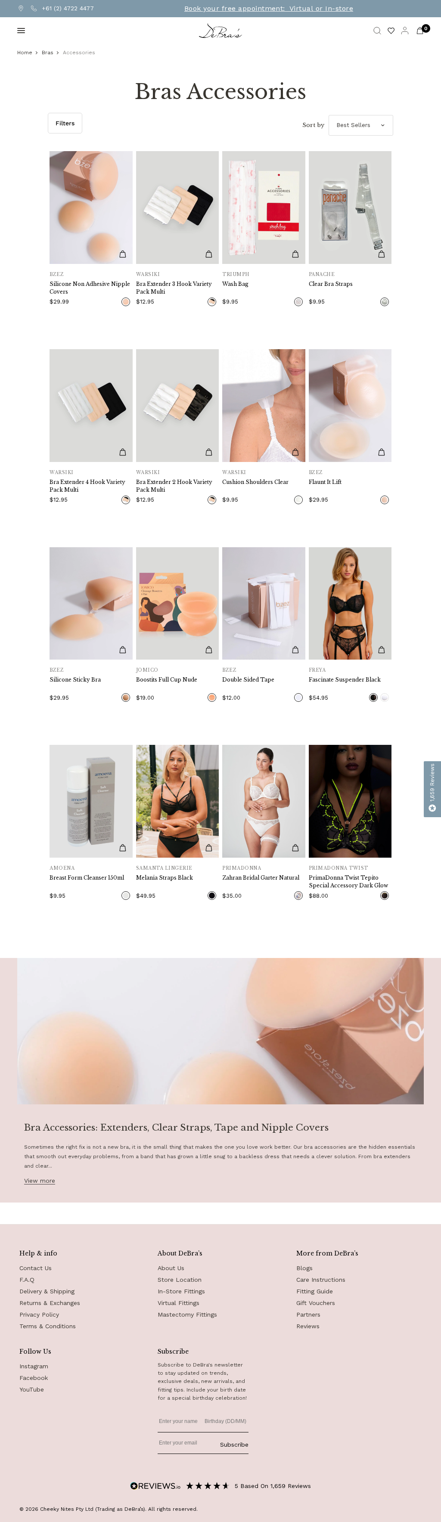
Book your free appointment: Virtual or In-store (268, 8)
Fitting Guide (314, 1291)
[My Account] (405, 30)
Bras (47, 53)
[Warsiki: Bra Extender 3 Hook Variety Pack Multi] (177, 207)
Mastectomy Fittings (187, 1314)
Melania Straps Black (164, 877)
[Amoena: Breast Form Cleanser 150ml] (91, 801)
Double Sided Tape (248, 679)
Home (24, 53)
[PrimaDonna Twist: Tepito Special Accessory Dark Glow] (350, 801)
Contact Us (35, 1268)
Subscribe (234, 1444)
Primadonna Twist (338, 868)
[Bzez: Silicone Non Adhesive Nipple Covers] (91, 207)
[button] (432, 789)
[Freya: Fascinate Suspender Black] (350, 603)
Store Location (180, 1279)
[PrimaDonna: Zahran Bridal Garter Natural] (263, 801)
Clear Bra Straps (331, 284)
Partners (308, 1314)
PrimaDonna (241, 868)
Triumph (236, 274)
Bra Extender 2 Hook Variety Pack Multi (174, 486)
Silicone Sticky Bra (75, 679)
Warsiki (148, 274)
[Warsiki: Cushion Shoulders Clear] (263, 405)
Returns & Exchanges (49, 1302)
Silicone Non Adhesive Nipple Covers (90, 288)
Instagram (33, 1366)
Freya (317, 670)
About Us (171, 1268)
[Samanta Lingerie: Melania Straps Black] (177, 801)
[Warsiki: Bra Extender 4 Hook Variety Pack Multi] (91, 405)
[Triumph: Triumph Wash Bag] (263, 207)
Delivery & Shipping (47, 1291)
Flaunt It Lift (325, 482)
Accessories (79, 53)
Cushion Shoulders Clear (255, 482)
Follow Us (35, 1351)
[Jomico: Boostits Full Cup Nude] (177, 603)
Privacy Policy (39, 1314)
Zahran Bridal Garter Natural (260, 877)
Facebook (33, 1377)
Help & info (38, 1253)
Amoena (62, 868)
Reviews (308, 1326)
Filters (65, 123)
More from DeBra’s (327, 1253)
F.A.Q (26, 1279)
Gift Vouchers (315, 1302)
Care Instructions (320, 1279)
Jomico (147, 670)
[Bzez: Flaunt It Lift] (350, 405)
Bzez (57, 274)
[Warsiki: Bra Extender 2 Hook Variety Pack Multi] (177, 405)
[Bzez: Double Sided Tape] (263, 603)
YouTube (31, 1389)
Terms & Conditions (47, 1326)
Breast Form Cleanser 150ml (87, 877)
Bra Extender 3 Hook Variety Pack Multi (174, 288)
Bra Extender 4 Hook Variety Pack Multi (87, 486)
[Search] (377, 30)
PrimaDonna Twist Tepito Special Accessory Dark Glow (348, 881)
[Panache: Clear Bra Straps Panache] (350, 207)
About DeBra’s (180, 1253)
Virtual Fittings (178, 1302)
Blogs (304, 1268)
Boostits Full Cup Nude (166, 679)
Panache (322, 274)
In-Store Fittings (181, 1291)
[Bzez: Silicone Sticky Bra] (91, 603)
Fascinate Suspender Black (345, 679)
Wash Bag (235, 284)
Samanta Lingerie (164, 868)
